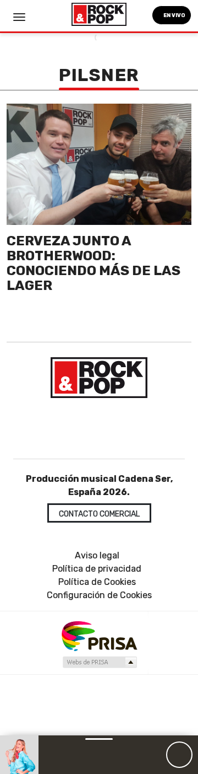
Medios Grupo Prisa (99, 662)
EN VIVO (173, 15)
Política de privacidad (96, 568)
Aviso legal (97, 555)
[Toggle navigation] (19, 17)
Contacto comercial (99, 514)
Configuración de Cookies (99, 595)
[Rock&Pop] (99, 377)
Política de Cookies (97, 582)
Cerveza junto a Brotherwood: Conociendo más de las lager (93, 263)
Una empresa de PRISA (99, 635)
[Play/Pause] (179, 754)
